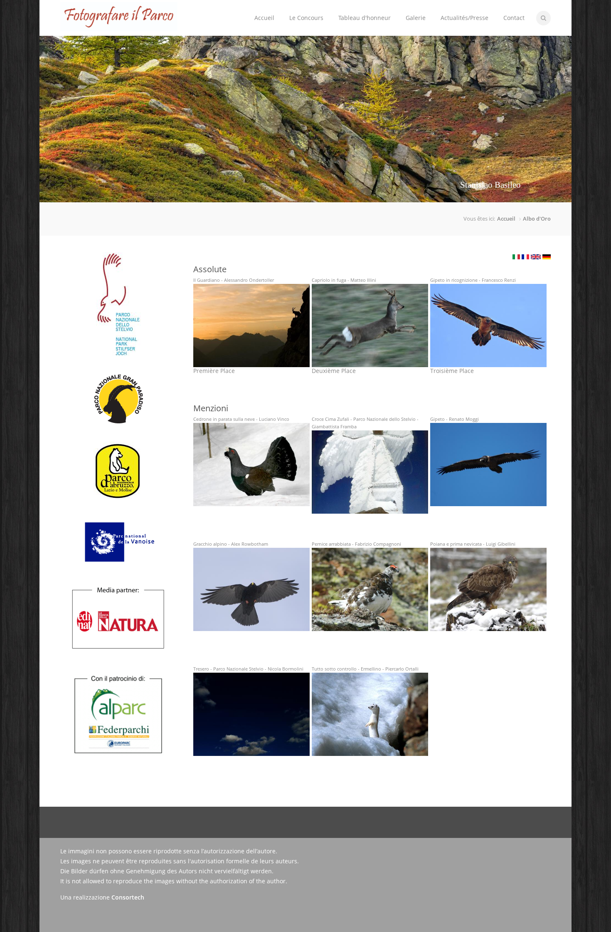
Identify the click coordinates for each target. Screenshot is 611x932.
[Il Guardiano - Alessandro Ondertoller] (251, 325)
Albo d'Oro (537, 218)
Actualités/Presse (464, 18)
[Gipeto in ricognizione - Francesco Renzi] (488, 325)
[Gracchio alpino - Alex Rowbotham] (251, 589)
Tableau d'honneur (364, 18)
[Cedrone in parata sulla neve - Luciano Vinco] (251, 464)
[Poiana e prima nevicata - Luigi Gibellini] (488, 589)
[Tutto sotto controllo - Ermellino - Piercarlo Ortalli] (370, 714)
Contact (514, 18)
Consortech (127, 897)
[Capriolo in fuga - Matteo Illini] (370, 325)
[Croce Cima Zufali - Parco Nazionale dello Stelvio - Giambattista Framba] (370, 472)
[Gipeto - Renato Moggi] (488, 464)
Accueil (264, 18)
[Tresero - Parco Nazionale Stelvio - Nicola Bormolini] (251, 714)
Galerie (416, 18)
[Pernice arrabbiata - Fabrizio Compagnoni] (370, 589)
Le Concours (302, 11)
